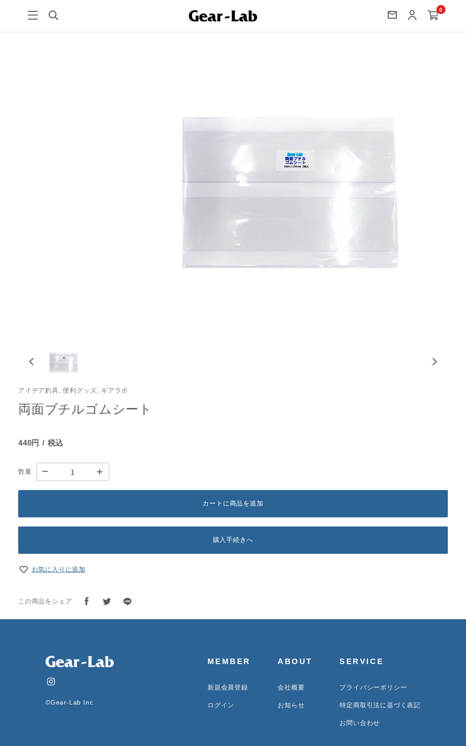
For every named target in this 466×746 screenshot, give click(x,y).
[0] (433, 16)
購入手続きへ (233, 539)
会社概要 (291, 687)
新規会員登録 (228, 687)
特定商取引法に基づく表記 (379, 705)
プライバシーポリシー (373, 687)
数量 (25, 471)
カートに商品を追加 (233, 503)
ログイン (221, 705)
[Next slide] (434, 362)
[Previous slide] (32, 362)
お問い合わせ (359, 722)
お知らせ (291, 705)
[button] (64, 361)
